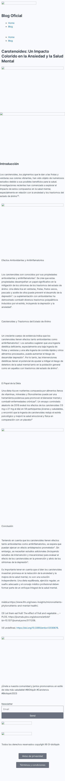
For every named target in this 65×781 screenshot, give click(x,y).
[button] (32, 33)
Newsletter (7, 704)
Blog (10, 26)
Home (11, 23)
